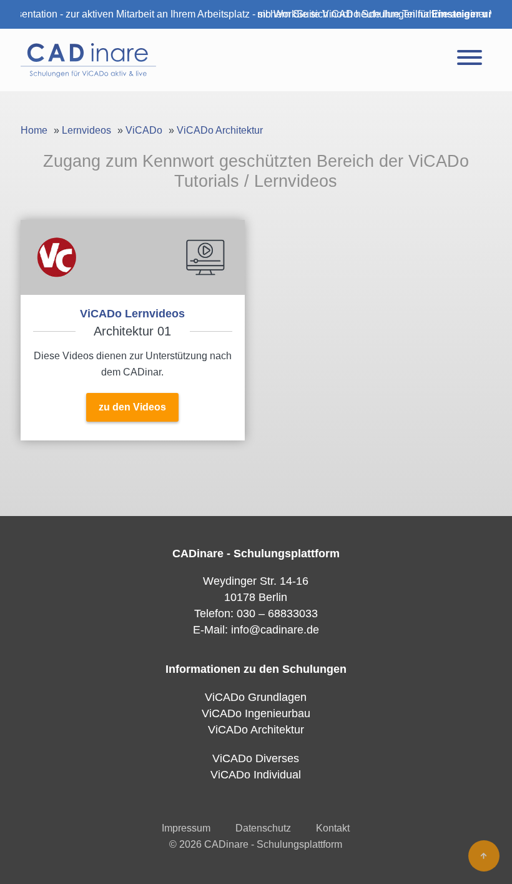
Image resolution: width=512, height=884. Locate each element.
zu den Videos (132, 407)
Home (34, 130)
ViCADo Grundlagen (256, 697)
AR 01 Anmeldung (133, 330)
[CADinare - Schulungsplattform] (88, 60)
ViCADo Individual (255, 774)
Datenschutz (263, 828)
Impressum (186, 828)
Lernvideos (86, 130)
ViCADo (144, 130)
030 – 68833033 (277, 613)
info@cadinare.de (275, 629)
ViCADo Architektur (220, 130)
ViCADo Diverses (255, 758)
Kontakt (333, 828)
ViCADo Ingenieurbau (256, 713)
